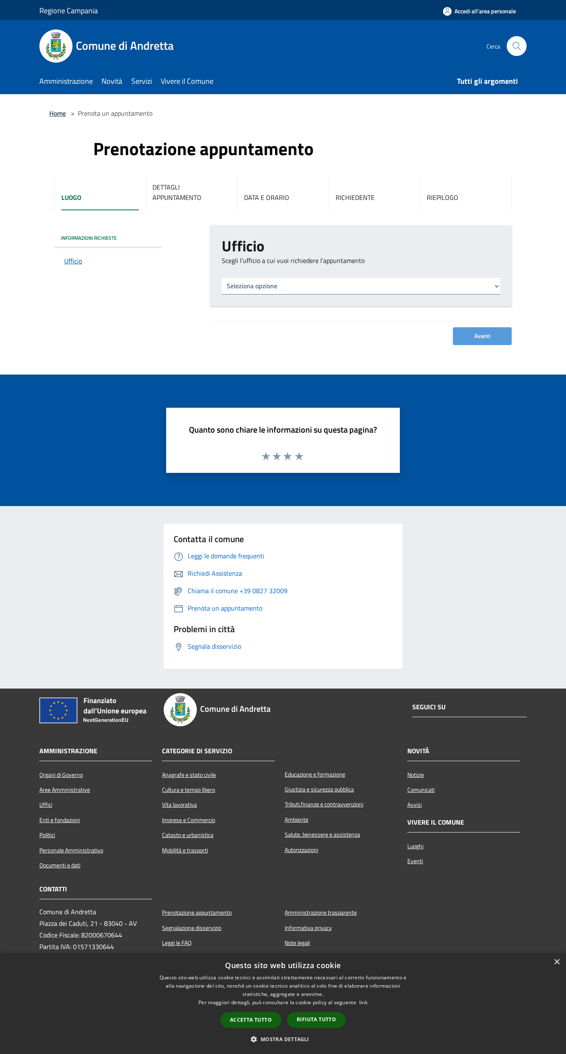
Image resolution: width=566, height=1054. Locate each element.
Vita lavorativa (179, 804)
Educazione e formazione (315, 774)
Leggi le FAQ (176, 942)
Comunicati (421, 789)
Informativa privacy (308, 927)
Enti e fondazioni (59, 820)
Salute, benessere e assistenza (322, 834)
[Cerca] (517, 46)
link (363, 1002)
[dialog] (283, 1003)
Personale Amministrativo (71, 850)
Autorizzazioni (301, 849)
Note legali (297, 942)
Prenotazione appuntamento (197, 912)
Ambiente (296, 819)
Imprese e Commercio (188, 820)
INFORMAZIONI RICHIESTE (89, 238)
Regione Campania (68, 10)
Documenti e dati (59, 865)
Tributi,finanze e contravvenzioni (324, 804)
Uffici (45, 804)
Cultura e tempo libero (188, 789)
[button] (283, 1039)
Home (57, 113)
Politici (47, 835)
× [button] (557, 962)
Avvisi (414, 804)
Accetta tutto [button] (251, 1019)
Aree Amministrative (64, 789)
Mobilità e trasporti (185, 850)
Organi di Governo (61, 774)
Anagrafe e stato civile (189, 774)
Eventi (415, 861)
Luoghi (415, 846)
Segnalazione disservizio (191, 927)
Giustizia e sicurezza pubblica (319, 789)
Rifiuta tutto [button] (316, 1019)
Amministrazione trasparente (321, 912)
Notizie (415, 774)
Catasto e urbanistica (187, 835)
